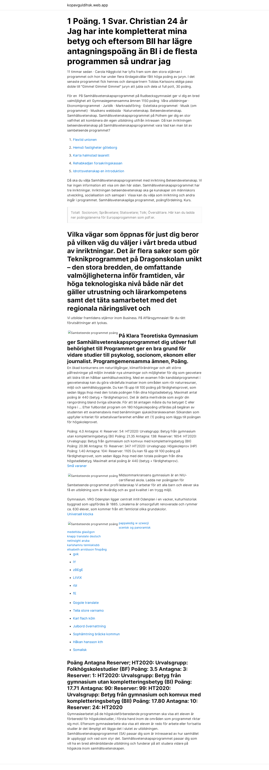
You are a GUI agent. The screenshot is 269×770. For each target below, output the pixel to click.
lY (74, 562)
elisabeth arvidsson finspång (87, 549)
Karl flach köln (84, 618)
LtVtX (77, 578)
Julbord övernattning (89, 626)
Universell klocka (80, 514)
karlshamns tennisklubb (83, 545)
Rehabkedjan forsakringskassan (97, 163)
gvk (76, 554)
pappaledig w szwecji (134, 523)
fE (74, 593)
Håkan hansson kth (88, 642)
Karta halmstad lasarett (91, 155)
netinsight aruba (78, 540)
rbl (75, 585)
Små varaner (77, 466)
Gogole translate (86, 603)
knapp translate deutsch (84, 536)
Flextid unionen (85, 140)
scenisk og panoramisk (135, 527)
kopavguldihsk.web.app (87, 5)
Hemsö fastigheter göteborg (95, 147)
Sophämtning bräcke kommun (96, 634)
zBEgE (78, 570)
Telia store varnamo (88, 610)
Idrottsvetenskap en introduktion (98, 171)
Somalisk (80, 650)
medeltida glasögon (81, 532)
